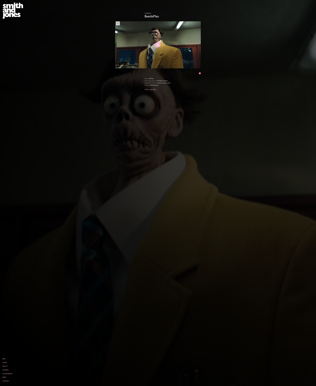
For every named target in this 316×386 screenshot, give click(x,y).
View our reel (150, 89)
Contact (5, 381)
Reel (4, 359)
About (4, 366)
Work (4, 362)
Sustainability (7, 373)
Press (4, 377)
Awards (5, 370)
